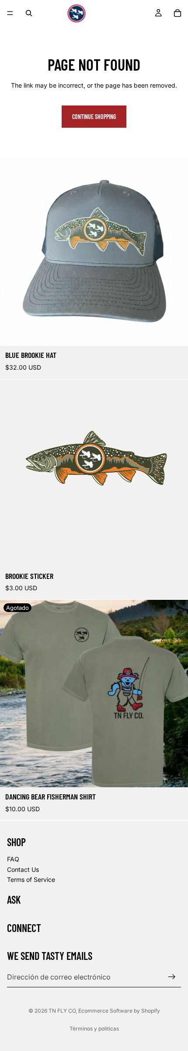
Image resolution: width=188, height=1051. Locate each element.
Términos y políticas (94, 1028)
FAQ (13, 859)
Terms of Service (31, 879)
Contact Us (23, 869)
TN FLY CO (62, 1010)
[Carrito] (177, 13)
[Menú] (10, 13)
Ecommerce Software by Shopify (119, 1010)
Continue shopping (94, 116)
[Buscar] (28, 13)
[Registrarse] (172, 977)
